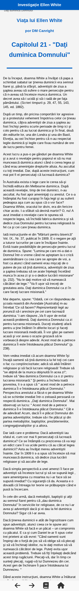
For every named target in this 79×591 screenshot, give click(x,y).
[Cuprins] (46, 586)
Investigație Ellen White (39, 5)
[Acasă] (60, 586)
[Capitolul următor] (32, 586)
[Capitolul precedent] (18, 586)
